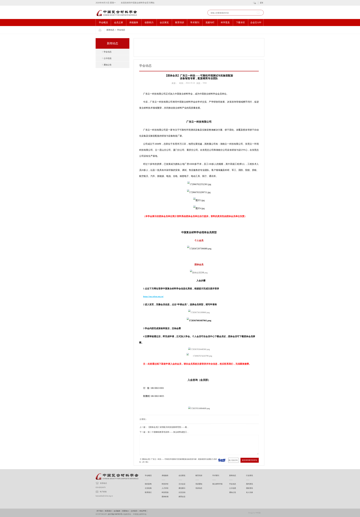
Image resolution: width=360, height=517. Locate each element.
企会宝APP (255, 22)
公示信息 (108, 58)
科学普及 (225, 22)
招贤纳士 (125, 511)
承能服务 (133, 22)
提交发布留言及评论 (249, 460)
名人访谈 (249, 492)
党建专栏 (209, 22)
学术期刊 (194, 22)
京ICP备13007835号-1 (116, 514)
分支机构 (148, 488)
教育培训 (179, 22)
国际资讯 (249, 488)
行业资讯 (249, 475)
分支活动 (182, 492)
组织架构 (148, 484)
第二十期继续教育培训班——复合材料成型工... (168, 432)
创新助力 (149, 22)
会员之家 (118, 22)
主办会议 (182, 484)
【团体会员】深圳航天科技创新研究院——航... (168, 427)
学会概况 (103, 22)
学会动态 (121, 30)
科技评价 (165, 484)
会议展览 (164, 22)
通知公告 (108, 65)
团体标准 (165, 497)
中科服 (258, 513)
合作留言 (134, 511)
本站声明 (142, 511)
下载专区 (240, 22)
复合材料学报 (217, 484)
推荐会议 (182, 497)
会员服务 (117, 511)
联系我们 (148, 492)
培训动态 (198, 488)
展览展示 (182, 488)
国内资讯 (249, 484)
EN (261, 3)
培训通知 (198, 484)
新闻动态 (110, 30)
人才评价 (165, 488)
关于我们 (99, 511)
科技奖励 (165, 492)
